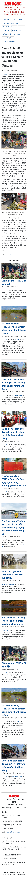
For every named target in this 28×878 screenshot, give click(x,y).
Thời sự (13, 27)
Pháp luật (6, 27)
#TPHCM (7, 254)
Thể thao (6, 23)
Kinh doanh (14, 23)
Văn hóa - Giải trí (17, 31)
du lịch (17, 339)
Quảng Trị (4, 630)
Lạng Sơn (4, 584)
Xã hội (13, 20)
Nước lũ (11, 584)
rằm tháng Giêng (17, 395)
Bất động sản (7, 34)
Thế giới (5, 38)
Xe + (11, 38)
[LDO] (14, 271)
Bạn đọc (21, 27)
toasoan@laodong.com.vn (14, 832)
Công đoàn (6, 31)
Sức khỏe (17, 34)
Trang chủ (6, 20)
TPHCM (4, 74)
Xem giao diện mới (9, 41)
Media (20, 20)
